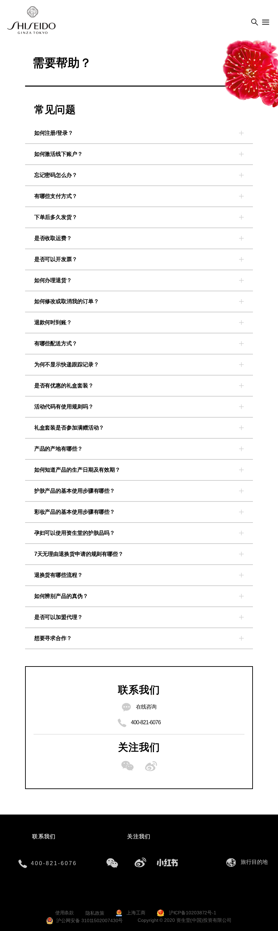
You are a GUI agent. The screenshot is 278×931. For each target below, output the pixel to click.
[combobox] (256, 862)
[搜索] (254, 22)
